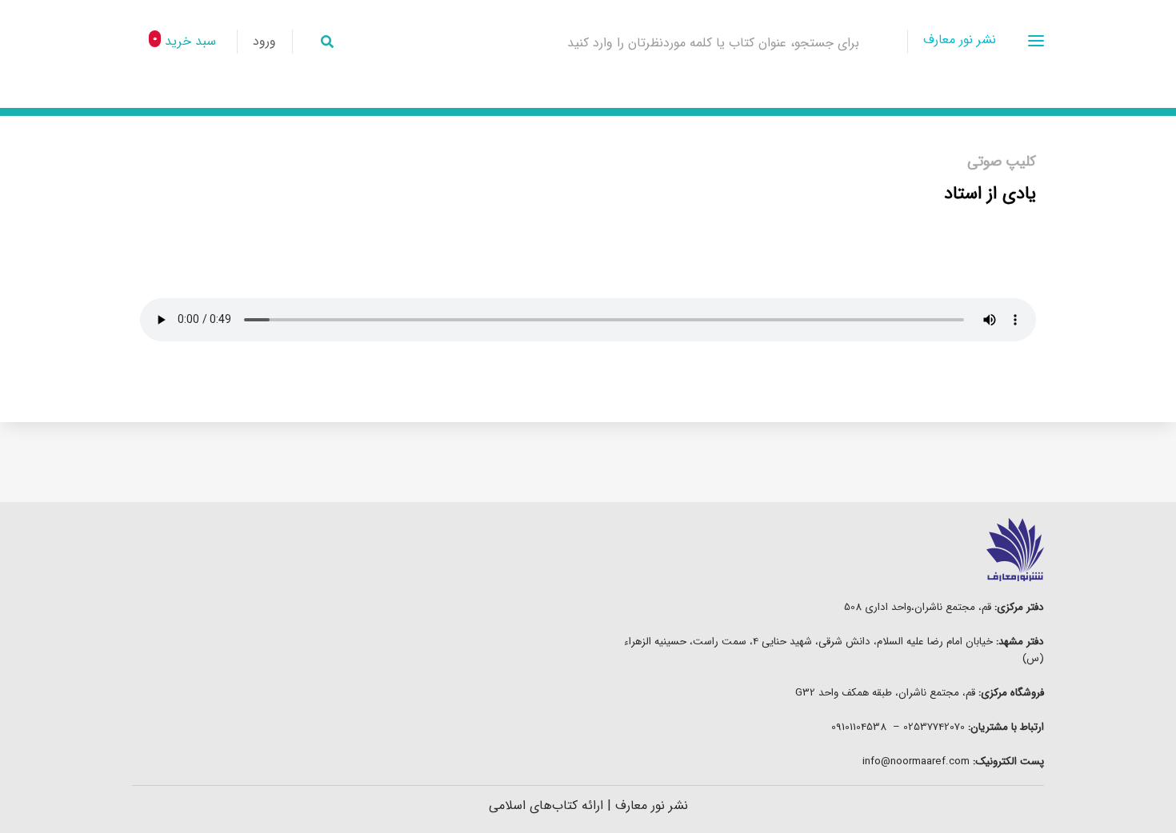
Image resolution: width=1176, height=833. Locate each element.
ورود (264, 41)
